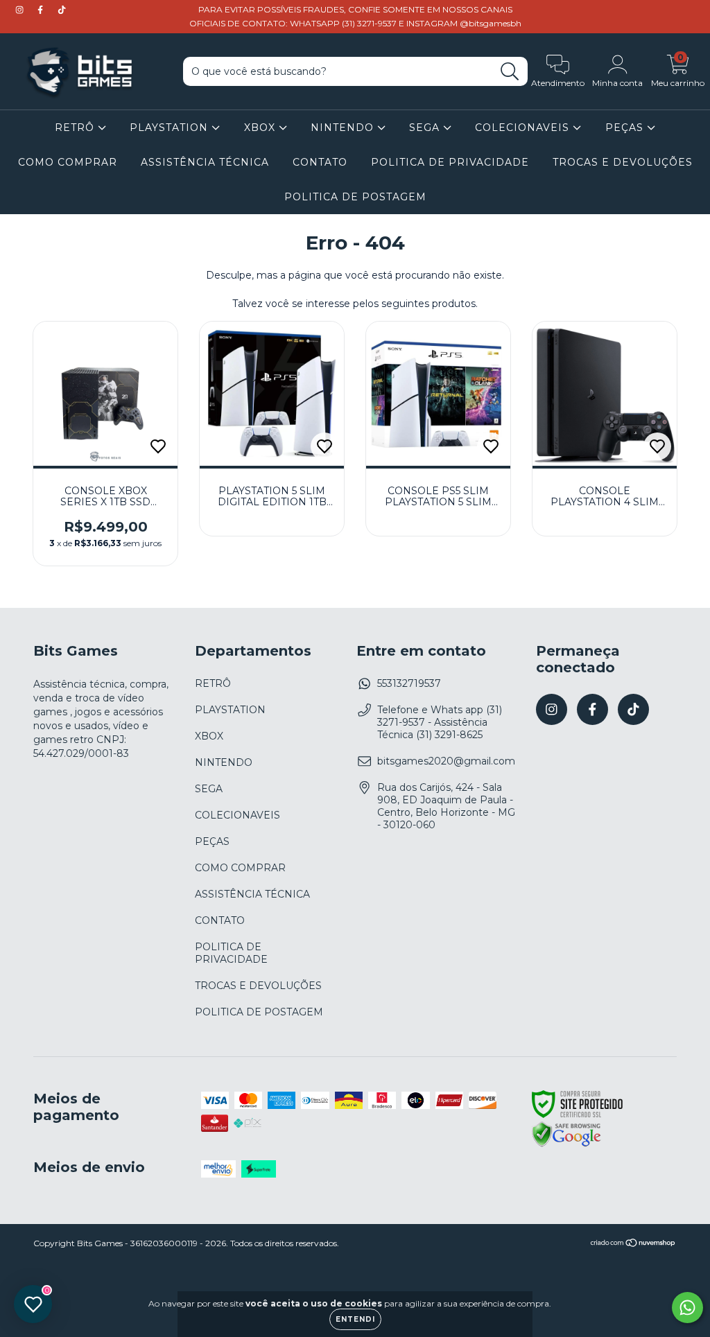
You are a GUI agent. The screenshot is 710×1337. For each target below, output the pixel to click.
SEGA (426, 127)
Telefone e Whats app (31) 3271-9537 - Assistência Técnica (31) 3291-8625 (439, 722)
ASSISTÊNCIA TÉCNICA (205, 162)
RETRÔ (76, 127)
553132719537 (409, 683)
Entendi (355, 1319)
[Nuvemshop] (633, 1244)
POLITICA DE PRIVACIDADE (450, 162)
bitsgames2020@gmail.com (446, 761)
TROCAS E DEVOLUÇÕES (623, 162)
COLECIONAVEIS (524, 127)
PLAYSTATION (170, 127)
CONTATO (320, 162)
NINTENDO (344, 127)
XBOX (261, 127)
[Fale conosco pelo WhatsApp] (687, 1307)
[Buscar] (510, 71)
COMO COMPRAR (67, 162)
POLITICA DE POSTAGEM (355, 197)
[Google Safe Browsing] (566, 1145)
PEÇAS (626, 127)
